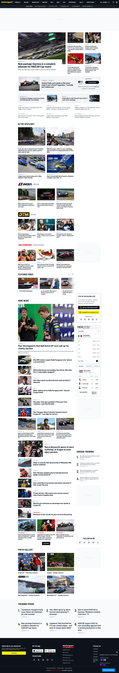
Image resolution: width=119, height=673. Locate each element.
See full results (94, 392)
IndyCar (44, 2)
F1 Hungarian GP (76, 6)
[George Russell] (79, 387)
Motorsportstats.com (68, 660)
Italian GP (86, 335)
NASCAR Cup (35, 2)
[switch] (97, 361)
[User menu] (116, 2)
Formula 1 (17, 2)
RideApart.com (66, 662)
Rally (81, 2)
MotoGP (26, 2)
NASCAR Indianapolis (88, 6)
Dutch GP (87, 370)
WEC (52, 2)
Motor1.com (65, 652)
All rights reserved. (67, 670)
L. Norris (84, 379)
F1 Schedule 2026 (52, 6)
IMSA (58, 2)
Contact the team (97, 654)
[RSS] (96, 319)
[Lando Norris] (79, 379)
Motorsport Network (56, 670)
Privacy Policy (68, 668)
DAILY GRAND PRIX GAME (40, 6)
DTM (64, 2)
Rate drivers (83, 392)
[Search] (113, 2)
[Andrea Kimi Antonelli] (79, 383)
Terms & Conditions (51, 668)
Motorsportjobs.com (68, 655)
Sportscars (90, 2)
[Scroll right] (72, 274)
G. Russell (84, 387)
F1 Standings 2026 (64, 6)
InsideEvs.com (66, 650)
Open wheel (72, 2)
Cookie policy (60, 668)
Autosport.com (66, 657)
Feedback (95, 649)
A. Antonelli (85, 383)
